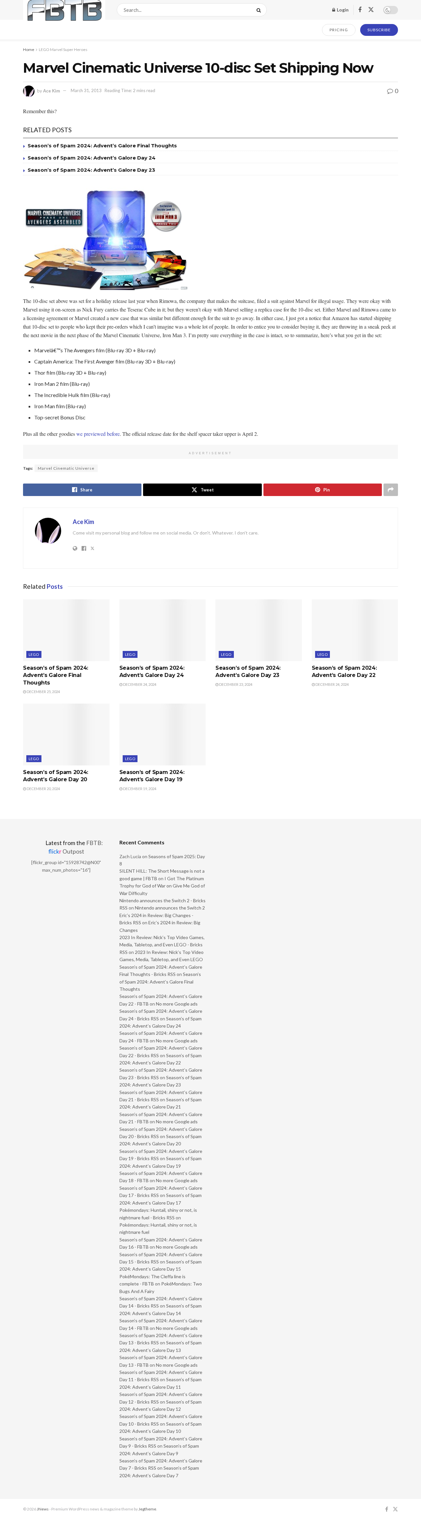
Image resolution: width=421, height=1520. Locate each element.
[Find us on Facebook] (359, 10)
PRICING (339, 29)
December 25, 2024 (43, 691)
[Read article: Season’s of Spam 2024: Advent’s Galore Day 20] (66, 734)
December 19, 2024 (139, 788)
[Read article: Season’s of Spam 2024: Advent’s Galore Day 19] (162, 734)
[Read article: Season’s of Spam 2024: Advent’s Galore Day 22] (355, 630)
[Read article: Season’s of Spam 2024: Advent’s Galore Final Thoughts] (66, 630)
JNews (43, 1509)
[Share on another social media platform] (391, 490)
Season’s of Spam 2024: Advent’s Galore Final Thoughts (102, 145)
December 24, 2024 (139, 684)
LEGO (34, 654)
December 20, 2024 (43, 788)
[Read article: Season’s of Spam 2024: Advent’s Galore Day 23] (258, 630)
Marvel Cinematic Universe (66, 468)
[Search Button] (260, 9)
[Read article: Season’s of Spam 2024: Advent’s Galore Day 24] (162, 630)
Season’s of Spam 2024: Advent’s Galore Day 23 (91, 170)
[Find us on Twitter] (371, 10)
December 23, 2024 (235, 684)
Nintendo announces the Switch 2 (170, 907)
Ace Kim (51, 90)
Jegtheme (147, 1509)
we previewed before (98, 433)
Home (28, 49)
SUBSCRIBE (379, 29)
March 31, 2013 (86, 90)
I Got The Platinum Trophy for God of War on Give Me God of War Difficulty (162, 886)
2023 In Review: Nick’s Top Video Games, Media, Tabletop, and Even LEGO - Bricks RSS (162, 944)
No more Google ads (177, 1004)
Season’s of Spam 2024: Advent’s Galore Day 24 (92, 158)
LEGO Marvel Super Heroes (63, 49)
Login (342, 9)
